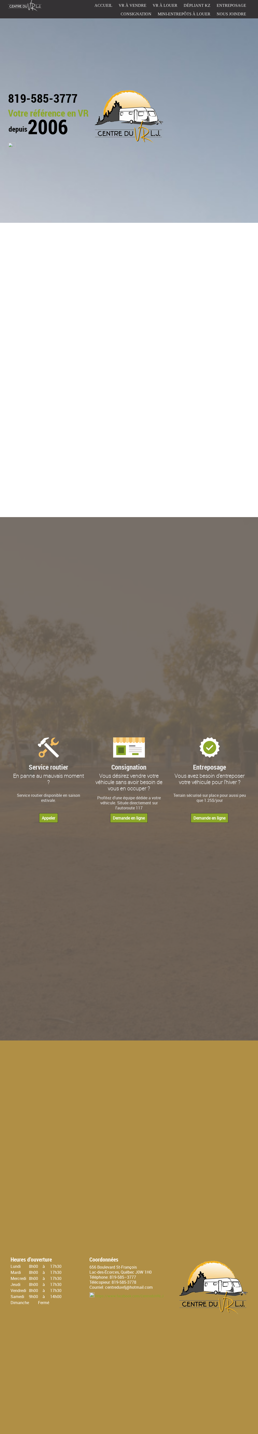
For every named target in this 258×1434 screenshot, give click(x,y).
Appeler (48, 818)
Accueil (103, 5)
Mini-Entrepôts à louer (184, 14)
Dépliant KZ (197, 5)
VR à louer (165, 5)
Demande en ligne (129, 818)
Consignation (136, 14)
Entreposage (231, 5)
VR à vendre (132, 5)
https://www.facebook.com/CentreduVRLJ (129, 1296)
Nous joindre (231, 14)
